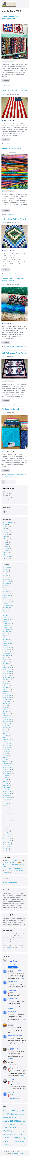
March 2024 (6, 617)
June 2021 (6, 683)
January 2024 (6, 621)
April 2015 (5, 831)
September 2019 (7, 725)
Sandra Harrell (12, 1011)
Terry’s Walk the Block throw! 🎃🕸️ (12, 862)
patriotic (11, 1134)
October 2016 (6, 795)
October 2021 (6, 675)
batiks (4, 1114)
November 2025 (7, 577)
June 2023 (6, 635)
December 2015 (7, 815)
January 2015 (6, 837)
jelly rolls (6, 1131)
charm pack (21, 1114)
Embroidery (6, 534)
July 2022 (5, 657)
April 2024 (5, 615)
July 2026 (5, 570)
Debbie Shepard (12, 998)
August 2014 (6, 847)
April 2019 (5, 735)
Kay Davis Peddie (13, 981)
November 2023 (7, 625)
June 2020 (6, 707)
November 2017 (7, 769)
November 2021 (7, 673)
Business (18, 84)
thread (6, 1144)
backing (14, 1110)
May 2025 (5, 589)
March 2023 (6, 641)
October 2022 (6, 651)
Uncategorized (10, 214)
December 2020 (7, 695)
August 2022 (6, 655)
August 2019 (6, 727)
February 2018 (7, 763)
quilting (22, 1137)
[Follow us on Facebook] (5, 511)
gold (21, 1124)
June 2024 (6, 611)
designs (13, 1121)
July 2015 (5, 825)
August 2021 (6, 679)
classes (11, 1117)
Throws (20, 273)
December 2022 (7, 647)
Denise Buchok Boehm (14, 970)
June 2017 (6, 779)
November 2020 (7, 697)
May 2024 (5, 613)
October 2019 (6, 723)
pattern (16, 1134)
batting (8, 1114)
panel (8, 1134)
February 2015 (7, 835)
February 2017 (7, 787)
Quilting (6, 85)
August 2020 (6, 703)
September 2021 (7, 677)
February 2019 (7, 739)
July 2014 (5, 849)
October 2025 (6, 579)
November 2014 (7, 841)
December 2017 (7, 767)
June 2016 (6, 803)
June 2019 (6, 731)
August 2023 (6, 631)
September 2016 (7, 797)
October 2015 (6, 819)
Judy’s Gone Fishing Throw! (13, 219)
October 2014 (6, 843)
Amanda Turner (12, 1061)
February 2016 (7, 811)
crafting (6, 1121)
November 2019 (7, 721)
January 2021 (6, 693)
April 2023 (5, 639)
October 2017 (6, 771)
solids (14, 1141)
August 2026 (6, 568)
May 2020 (5, 709)
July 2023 (5, 633)
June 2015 (6, 827)
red (3, 1141)
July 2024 (5, 609)
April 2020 (5, 711)
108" (5, 1110)
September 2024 (7, 605)
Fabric (21, 84)
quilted (15, 1137)
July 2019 (5, 729)
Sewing (10, 85)
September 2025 (7, 581)
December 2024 (7, 599)
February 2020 (7, 715)
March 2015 (6, 833)
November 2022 (7, 649)
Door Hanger (6, 532)
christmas (5, 1117)
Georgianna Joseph (13, 1067)
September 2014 (7, 845)
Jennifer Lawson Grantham (15, 1035)
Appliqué (5, 524)
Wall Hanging (6, 558)
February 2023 (7, 643)
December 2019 (7, 719)
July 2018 (5, 753)
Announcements (11, 84)
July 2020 (5, 705)
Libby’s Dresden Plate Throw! (14, 353)
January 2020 (6, 717)
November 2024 (7, 601)
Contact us (8, 947)
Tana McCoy (11, 1024)
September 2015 (7, 821)
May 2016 (5, 805)
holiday (18, 1127)
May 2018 (5, 757)
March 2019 (6, 737)
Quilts (13, 143)
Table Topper (6, 550)
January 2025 (6, 597)
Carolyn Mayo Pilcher (14, 1048)
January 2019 (6, 741)
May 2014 (5, 851)
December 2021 (7, 671)
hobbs (14, 1127)
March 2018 (6, 761)
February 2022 (7, 667)
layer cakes (14, 1131)
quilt (10, 1137)
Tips (4, 554)
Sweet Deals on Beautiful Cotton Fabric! (12, 280)
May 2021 (5, 685)
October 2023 (6, 627)
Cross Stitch (6, 530)
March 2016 (6, 809)
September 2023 (7, 629)
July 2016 (5, 801)
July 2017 (5, 777)
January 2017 (6, 789)
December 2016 (7, 791)
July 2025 (5, 585)
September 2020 (7, 701)
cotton (20, 1117)
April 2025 (5, 591)
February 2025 (7, 595)
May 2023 (5, 637)
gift (19, 1124)
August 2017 (6, 775)
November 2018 (7, 745)
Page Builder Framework (17, 1153)
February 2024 (7, 619)
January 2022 (6, 669)
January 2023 (6, 645)
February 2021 (7, 691)
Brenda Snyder (12, 990)
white (13, 1144)
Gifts (4, 540)
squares (19, 1141)
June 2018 (6, 755)
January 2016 (6, 813)
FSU (17, 1124)
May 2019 (5, 733)
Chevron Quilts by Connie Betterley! (12, 868)
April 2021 (5, 687)
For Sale (5, 538)
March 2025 (6, 593)
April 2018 (5, 759)
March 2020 (6, 713)
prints (22, 1134)
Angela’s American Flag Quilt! (14, 91)
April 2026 (5, 575)
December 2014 (7, 839)
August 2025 (6, 583)
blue (17, 1114)
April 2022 (5, 663)
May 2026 (5, 573)
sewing (8, 1141)
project (6, 1138)
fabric (19, 1121)
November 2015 (7, 817)
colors (16, 1117)
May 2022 (5, 661)
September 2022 (7, 653)
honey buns (23, 1127)
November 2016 (7, 793)
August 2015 (6, 823)
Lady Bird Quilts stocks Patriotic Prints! (11, 17)
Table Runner (6, 548)
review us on (11, 967)
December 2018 (7, 743)
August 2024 (6, 607)
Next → (13, 482)
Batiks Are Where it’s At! (11, 149)
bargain (21, 1110)
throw (9, 1144)
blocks (14, 1114)
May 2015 (5, 829)
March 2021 (6, 689)
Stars (23, 1141)
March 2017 (6, 785)
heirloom (7, 1127)
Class (4, 528)
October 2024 (6, 603)
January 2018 (6, 765)
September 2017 (7, 773)
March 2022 (6, 665)
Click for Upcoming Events (10, 882)
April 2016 (5, 807)
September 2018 (7, 749)
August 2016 (6, 799)
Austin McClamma (13, 1079)
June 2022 (6, 659)
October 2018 (6, 747)
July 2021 (5, 681)
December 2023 (7, 623)
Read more (6, 81)
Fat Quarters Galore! (10, 409)
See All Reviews (14, 1098)
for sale (13, 1124)
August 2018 (6, 751)
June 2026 (6, 572)
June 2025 (6, 587)
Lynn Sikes (11, 1092)
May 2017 (5, 781)
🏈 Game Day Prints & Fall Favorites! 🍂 (13, 860)
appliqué (9, 1110)
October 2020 (6, 699)
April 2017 (5, 783)
